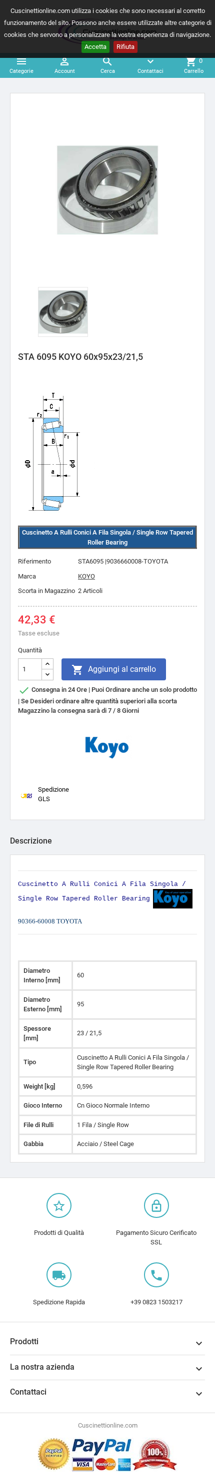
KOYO (86, 576)
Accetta (95, 46)
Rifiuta (125, 46)
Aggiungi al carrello (114, 670)
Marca (27, 576)
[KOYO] (107, 747)
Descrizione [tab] (31, 841)
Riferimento (34, 561)
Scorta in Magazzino (46, 590)
